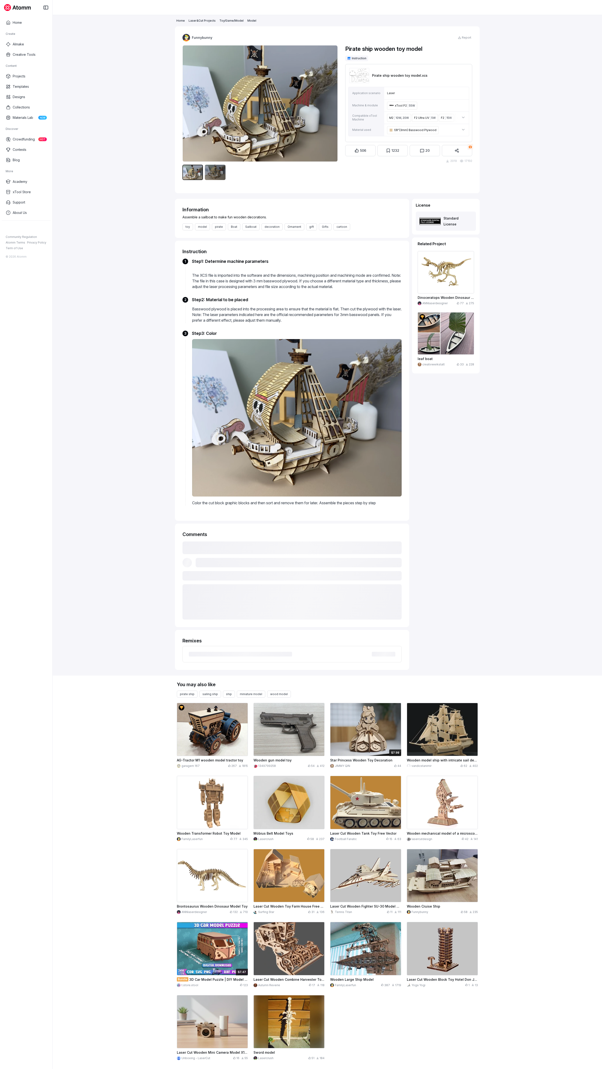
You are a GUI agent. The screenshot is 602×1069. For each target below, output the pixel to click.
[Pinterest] (30, 228)
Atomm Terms (15, 242)
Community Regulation (21, 237)
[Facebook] (8, 228)
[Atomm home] (17, 7)
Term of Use (14, 248)
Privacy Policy (36, 242)
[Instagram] (15, 228)
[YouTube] (23, 228)
